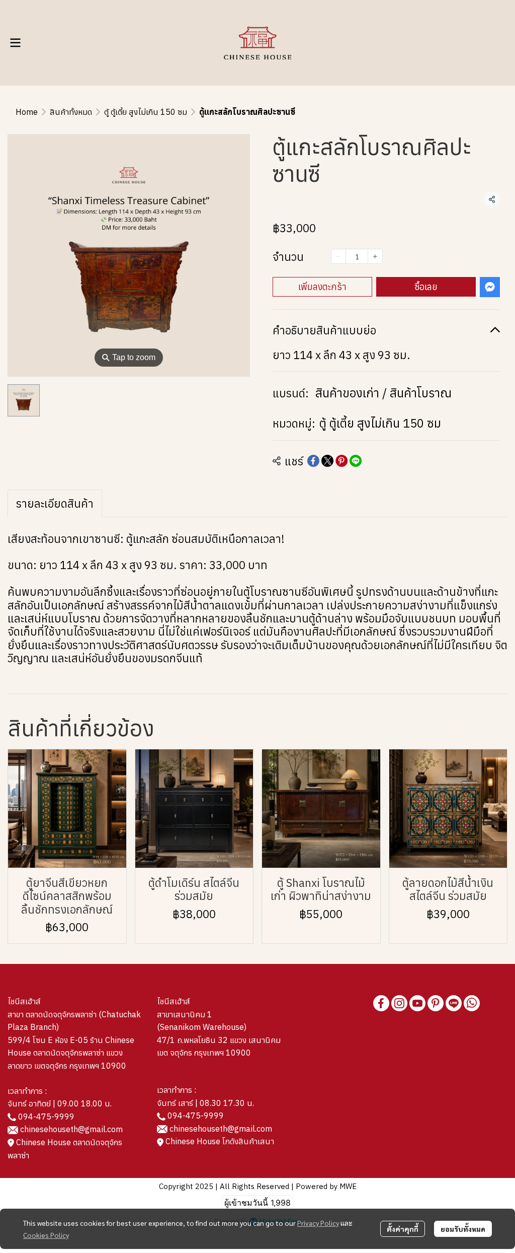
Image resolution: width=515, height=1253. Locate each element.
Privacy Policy (318, 1222)
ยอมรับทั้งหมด (463, 1228)
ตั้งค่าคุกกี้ (402, 1228)
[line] (454, 1003)
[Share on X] (327, 461)
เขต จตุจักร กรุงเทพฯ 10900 (204, 1053)
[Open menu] (15, 43)
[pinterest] (435, 1003)
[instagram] (399, 1003)
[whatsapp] (472, 1003)
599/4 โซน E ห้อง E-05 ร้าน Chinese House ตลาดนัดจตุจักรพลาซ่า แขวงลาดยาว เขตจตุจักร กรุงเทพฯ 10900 (71, 1053)
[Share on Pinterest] (341, 461)
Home (27, 112)
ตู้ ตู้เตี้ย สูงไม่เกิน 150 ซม (145, 112)
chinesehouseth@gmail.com (71, 1129)
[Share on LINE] (356, 461)
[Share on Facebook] (313, 461)
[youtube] (417, 1003)
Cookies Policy (46, 1234)
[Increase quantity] (375, 256)
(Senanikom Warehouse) (203, 1027)
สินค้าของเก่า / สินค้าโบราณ (383, 393)
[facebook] (381, 1003)
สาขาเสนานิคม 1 (184, 1014)
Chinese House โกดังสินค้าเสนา (218, 1141)
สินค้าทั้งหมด (71, 112)
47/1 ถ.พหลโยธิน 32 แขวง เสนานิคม (219, 1040)
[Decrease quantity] (338, 256)
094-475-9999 (46, 1116)
